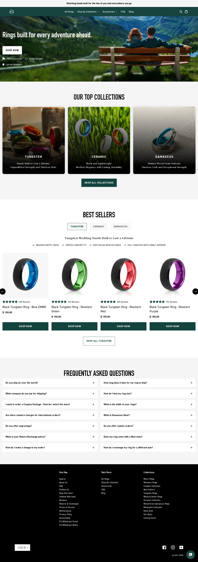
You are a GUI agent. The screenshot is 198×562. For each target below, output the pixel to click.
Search (62, 478)
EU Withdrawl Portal (68, 521)
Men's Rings (149, 478)
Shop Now (25, 326)
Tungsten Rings (150, 493)
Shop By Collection (109, 482)
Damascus (120, 226)
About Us (63, 482)
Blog (103, 493)
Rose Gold (148, 510)
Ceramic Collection (152, 500)
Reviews (63, 500)
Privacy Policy (65, 514)
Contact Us (64, 489)
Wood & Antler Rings (153, 496)
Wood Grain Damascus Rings (157, 503)
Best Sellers (149, 489)
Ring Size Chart (66, 493)
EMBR (181, 555)
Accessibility (64, 518)
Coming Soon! (150, 518)
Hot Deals (148, 514)
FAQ (61, 486)
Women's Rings (150, 482)
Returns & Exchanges (69, 503)
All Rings (105, 478)
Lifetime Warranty (67, 496)
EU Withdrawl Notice (68, 525)
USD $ (22, 547)
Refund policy (65, 510)
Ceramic (98, 226)
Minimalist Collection (153, 507)
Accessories (106, 486)
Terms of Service (67, 507)
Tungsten (77, 226)
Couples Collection (152, 486)
